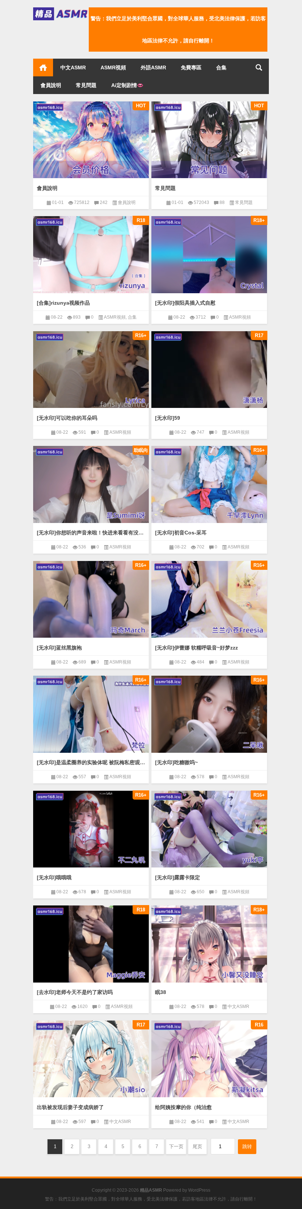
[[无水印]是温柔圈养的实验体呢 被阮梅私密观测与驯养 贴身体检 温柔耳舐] (91, 714)
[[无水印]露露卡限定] (209, 829)
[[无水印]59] (209, 369)
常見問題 (86, 85)
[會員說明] (91, 140)
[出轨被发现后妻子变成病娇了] (91, 1059)
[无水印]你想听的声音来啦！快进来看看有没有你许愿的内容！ (91, 533)
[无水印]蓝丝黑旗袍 (59, 648)
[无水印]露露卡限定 (177, 877)
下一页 (176, 1146)
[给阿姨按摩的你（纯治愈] (209, 1059)
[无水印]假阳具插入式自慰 (185, 303)
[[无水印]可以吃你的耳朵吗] (91, 369)
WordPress (199, 1190)
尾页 (197, 1146)
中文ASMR (73, 67)
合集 (221, 67)
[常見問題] (209, 140)
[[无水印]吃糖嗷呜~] (209, 714)
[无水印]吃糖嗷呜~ (176, 762)
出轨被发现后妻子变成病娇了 (70, 1107)
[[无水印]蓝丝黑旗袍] (91, 599)
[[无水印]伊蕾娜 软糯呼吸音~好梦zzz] (209, 599)
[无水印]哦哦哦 (54, 877)
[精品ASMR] (61, 10)
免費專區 (191, 67)
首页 (43, 67)
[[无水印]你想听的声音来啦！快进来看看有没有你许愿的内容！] (91, 484)
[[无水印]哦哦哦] (91, 829)
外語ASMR (153, 67)
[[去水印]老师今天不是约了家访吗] (91, 944)
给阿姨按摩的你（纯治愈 (183, 1107)
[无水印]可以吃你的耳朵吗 (67, 418)
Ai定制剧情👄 (127, 85)
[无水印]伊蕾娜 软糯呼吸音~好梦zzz (196, 648)
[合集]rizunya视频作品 (63, 303)
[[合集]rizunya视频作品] (91, 254)
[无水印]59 (167, 418)
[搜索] (259, 67)
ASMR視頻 (113, 67)
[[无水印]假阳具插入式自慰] (209, 254)
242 (104, 202)
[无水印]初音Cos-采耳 (181, 533)
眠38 (160, 992)
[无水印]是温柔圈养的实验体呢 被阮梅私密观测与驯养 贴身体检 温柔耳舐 (91, 762)
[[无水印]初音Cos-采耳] (209, 484)
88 (222, 202)
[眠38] (209, 944)
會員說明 (51, 85)
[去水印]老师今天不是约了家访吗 (75, 992)
